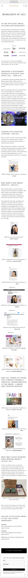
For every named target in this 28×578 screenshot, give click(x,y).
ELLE (15, 176)
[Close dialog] (26, 555)
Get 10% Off (14, 569)
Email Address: (6, 564)
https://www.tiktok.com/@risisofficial (14, 537)
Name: (4, 560)
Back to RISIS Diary (15, 550)
